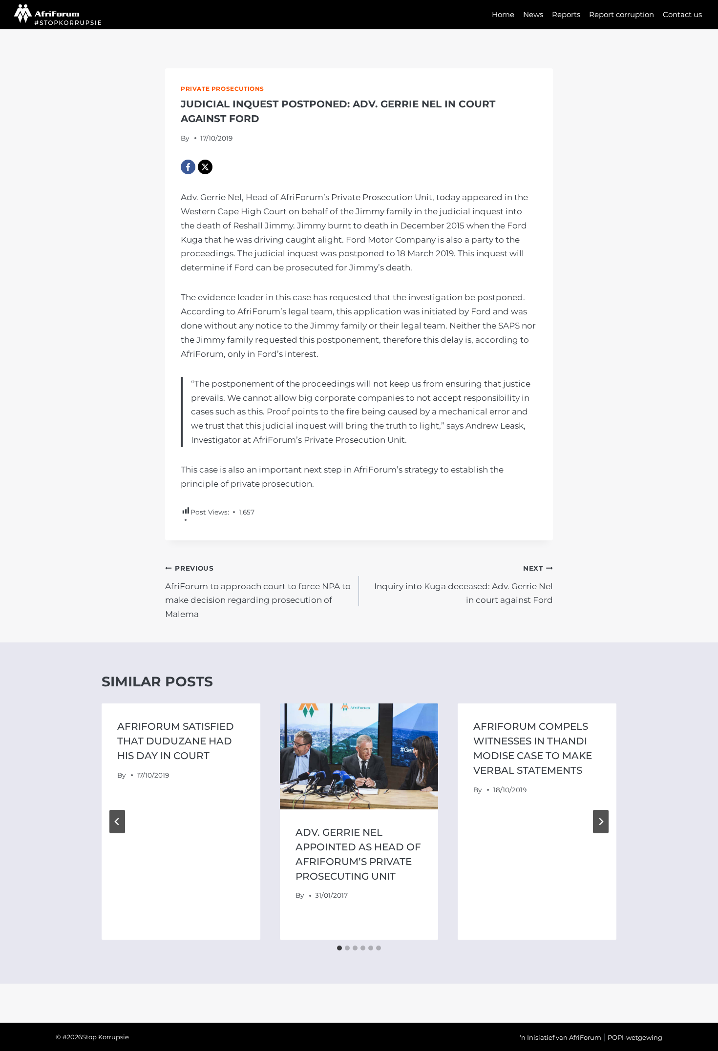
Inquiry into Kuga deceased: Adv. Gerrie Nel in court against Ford (463, 584)
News (533, 14)
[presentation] (359, 756)
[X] (205, 167)
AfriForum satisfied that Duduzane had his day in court (175, 741)
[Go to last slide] (117, 821)
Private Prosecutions (222, 88)
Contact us (682, 14)
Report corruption (621, 14)
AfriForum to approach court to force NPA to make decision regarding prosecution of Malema (258, 591)
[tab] (339, 948)
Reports (566, 14)
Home (503, 14)
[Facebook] (188, 167)
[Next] (601, 821)
